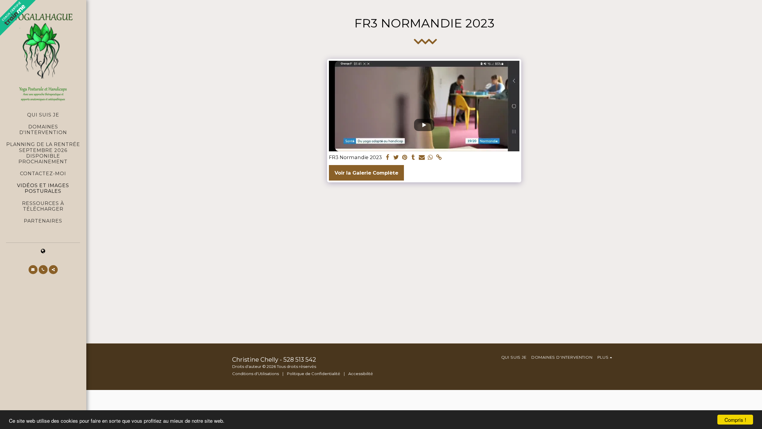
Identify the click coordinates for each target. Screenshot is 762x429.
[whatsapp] (430, 157)
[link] (439, 157)
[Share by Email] (422, 157)
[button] (33, 269)
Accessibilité (360, 373)
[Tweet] (396, 157)
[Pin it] (405, 157)
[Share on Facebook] (387, 157)
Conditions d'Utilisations (255, 373)
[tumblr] (413, 157)
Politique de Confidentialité (313, 373)
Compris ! (735, 419)
